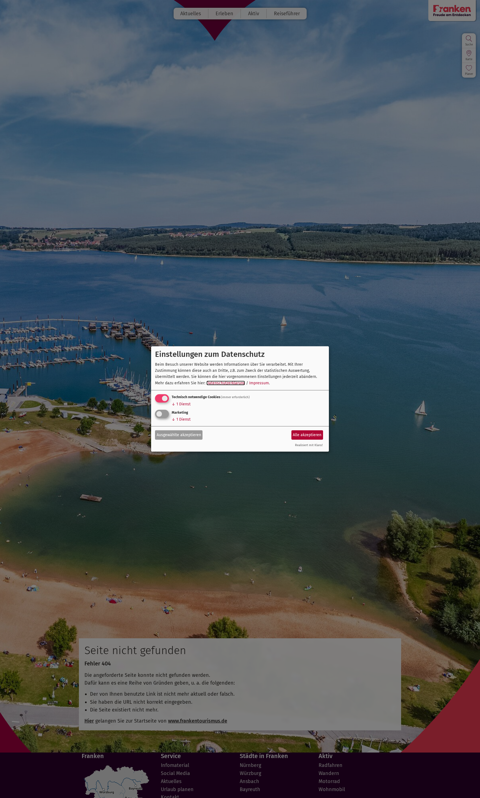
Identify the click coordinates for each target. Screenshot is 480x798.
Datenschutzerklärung (225, 383)
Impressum (259, 383)
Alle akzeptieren (307, 434)
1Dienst (181, 404)
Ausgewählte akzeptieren (179, 434)
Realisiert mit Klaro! (309, 445)
